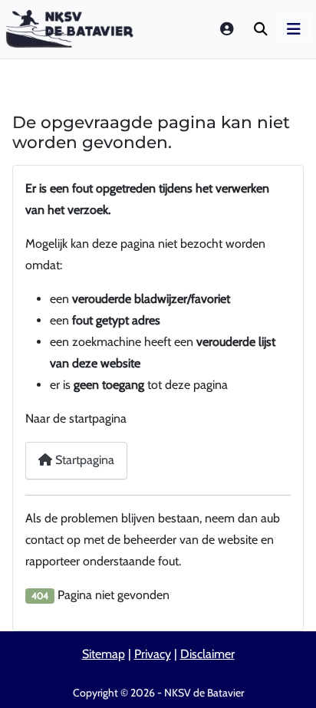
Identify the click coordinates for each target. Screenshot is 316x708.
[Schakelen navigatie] (294, 29)
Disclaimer (207, 654)
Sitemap (103, 654)
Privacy (152, 654)
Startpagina (83, 460)
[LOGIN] (227, 28)
